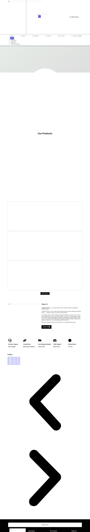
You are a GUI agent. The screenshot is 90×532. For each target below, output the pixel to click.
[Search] (39, 16)
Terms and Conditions (15, 44)
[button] (45, 402)
